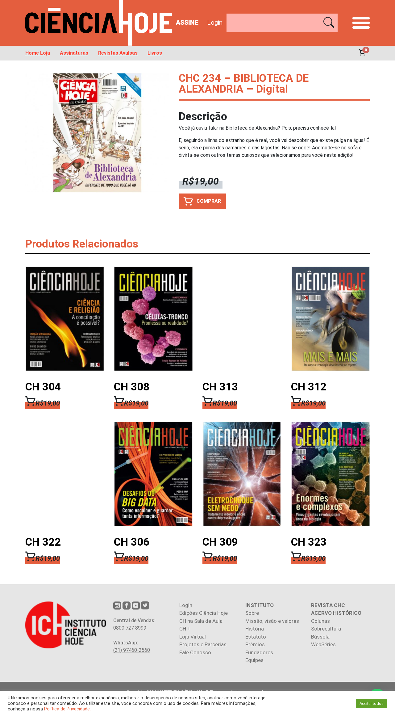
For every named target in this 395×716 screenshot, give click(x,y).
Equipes (254, 660)
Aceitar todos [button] (372, 703)
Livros (155, 53)
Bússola (320, 637)
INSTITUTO (259, 605)
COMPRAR (209, 201)
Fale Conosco (195, 652)
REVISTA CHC (328, 605)
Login (214, 22)
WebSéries (323, 644)
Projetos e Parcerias (203, 644)
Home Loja (37, 53)
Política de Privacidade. (67, 709)
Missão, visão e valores (272, 621)
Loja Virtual (192, 637)
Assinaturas (74, 53)
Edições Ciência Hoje (203, 613)
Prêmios (255, 644)
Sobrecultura (326, 629)
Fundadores (259, 652)
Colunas (320, 621)
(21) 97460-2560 (131, 650)
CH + (184, 629)
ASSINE (187, 22)
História (254, 629)
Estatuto (255, 637)
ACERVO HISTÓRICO (336, 613)
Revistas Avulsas (118, 53)
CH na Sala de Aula (200, 621)
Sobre (252, 613)
